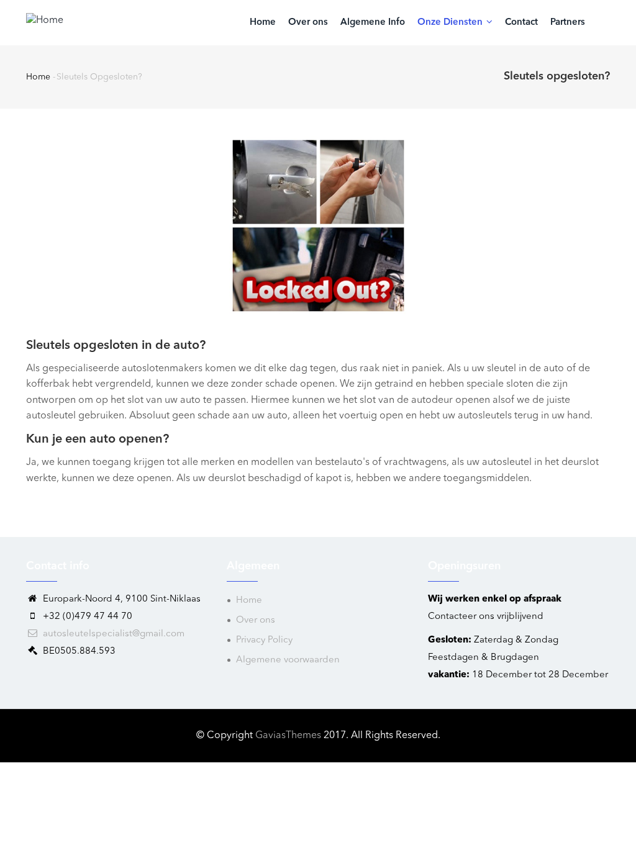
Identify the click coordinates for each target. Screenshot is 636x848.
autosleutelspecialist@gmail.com (112, 634)
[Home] (44, 20)
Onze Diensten (451, 22)
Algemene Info (372, 22)
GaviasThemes (288, 736)
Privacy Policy (264, 640)
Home (263, 22)
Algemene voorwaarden (288, 660)
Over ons (308, 22)
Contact (521, 22)
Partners (567, 22)
